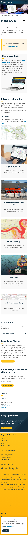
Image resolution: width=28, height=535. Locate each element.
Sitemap (3, 516)
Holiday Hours (5, 459)
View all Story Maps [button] (8, 333)
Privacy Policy (9, 526)
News (2, 508)
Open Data (4, 511)
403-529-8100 (5, 406)
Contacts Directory (6, 505)
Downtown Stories (7, 361)
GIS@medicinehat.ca (12, 46)
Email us (3, 407)
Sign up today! (6, 428)
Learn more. (14, 491)
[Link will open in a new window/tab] (14, 84)
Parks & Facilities (7, 385)
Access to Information (7, 502)
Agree (5, 530)
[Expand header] (26, 2)
